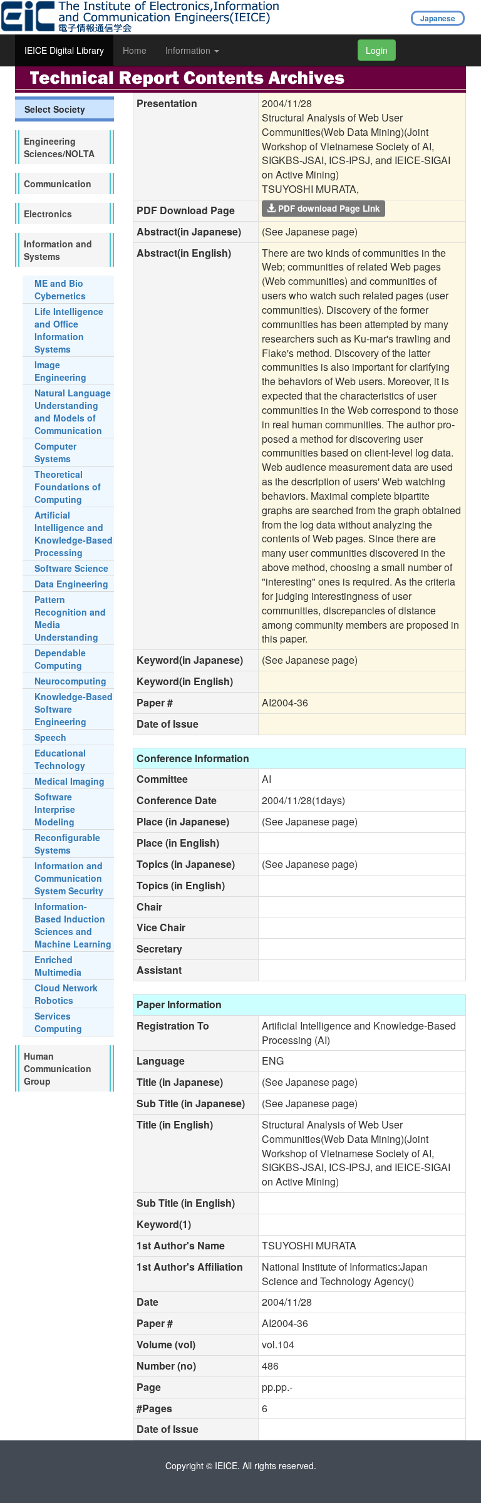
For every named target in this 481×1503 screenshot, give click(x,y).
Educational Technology (60, 759)
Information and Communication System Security (68, 878)
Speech (50, 737)
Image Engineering (60, 370)
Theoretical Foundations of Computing (67, 486)
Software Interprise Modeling (54, 809)
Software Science (71, 568)
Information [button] (189, 50)
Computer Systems (55, 452)
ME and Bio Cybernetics (60, 289)
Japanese (437, 18)
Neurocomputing (70, 680)
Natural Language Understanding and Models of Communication (72, 411)
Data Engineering (71, 583)
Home (135, 50)
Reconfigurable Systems (67, 843)
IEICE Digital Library (64, 50)
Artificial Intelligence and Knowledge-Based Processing (73, 534)
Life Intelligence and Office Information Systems (68, 330)
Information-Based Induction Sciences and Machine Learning (72, 925)
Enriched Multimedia (57, 965)
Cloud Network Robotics (66, 993)
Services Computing (58, 1022)
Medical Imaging (69, 781)
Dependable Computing (60, 658)
